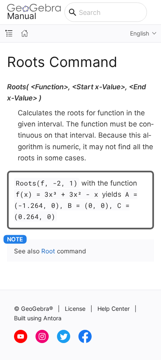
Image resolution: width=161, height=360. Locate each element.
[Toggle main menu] (154, 12)
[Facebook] (88, 340)
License (75, 308)
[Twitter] (67, 340)
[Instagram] (46, 340)
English (139, 33)
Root (48, 251)
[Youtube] (25, 340)
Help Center (113, 308)
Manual (21, 16)
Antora (52, 318)
